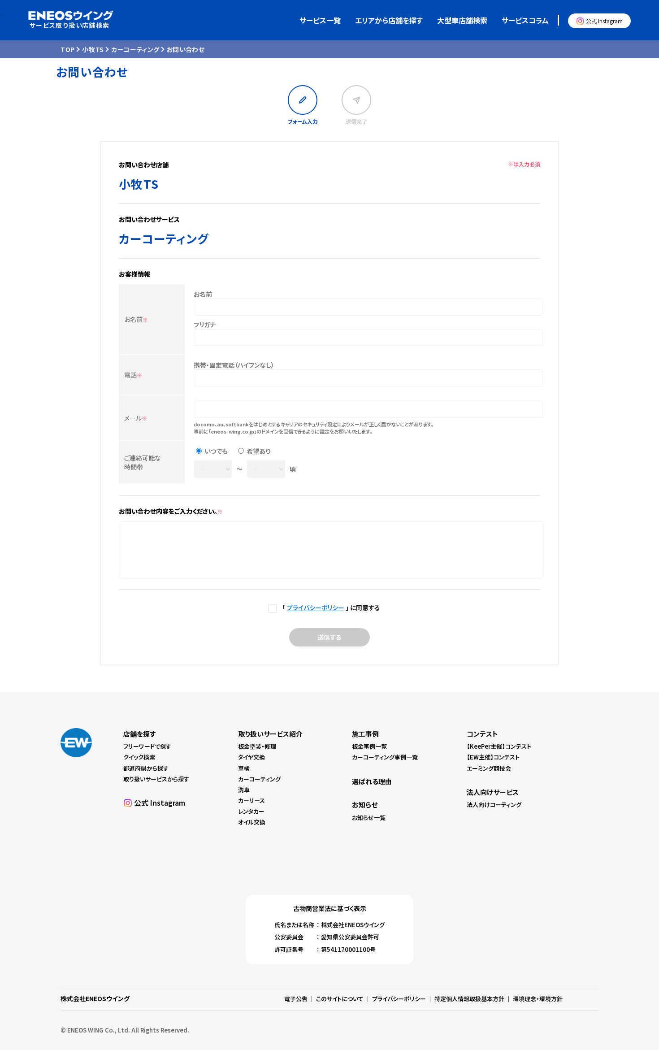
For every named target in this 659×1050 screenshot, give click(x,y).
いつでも (216, 451)
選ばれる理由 (372, 781)
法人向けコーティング (494, 804)
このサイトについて (340, 998)
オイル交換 (251, 822)
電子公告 (296, 998)
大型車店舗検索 (462, 20)
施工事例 (365, 733)
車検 (244, 768)
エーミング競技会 (489, 768)
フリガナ (205, 324)
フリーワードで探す (147, 746)
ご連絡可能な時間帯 (142, 462)
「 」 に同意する (329, 607)
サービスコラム (525, 20)
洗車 (244, 789)
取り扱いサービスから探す (156, 779)
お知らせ (364, 804)
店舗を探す (139, 733)
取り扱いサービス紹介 (270, 733)
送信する (329, 637)
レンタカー (251, 811)
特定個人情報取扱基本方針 (469, 998)
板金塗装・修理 (257, 746)
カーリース (251, 800)
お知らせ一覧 (369, 817)
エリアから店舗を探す (389, 20)
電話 (133, 374)
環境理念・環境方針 (538, 998)
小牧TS (93, 49)
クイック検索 (139, 757)
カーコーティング (135, 49)
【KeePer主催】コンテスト (499, 746)
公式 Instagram (604, 21)
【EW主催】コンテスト (493, 757)
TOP (68, 49)
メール (135, 417)
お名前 (136, 319)
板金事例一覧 (369, 746)
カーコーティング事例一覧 (385, 757)
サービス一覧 (320, 20)
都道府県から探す (146, 768)
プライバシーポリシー (315, 607)
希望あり (259, 451)
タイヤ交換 (251, 757)
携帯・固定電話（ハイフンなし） (234, 364)
